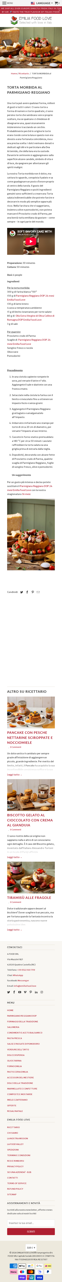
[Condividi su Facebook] (26, 592)
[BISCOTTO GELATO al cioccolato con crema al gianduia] (31, 796)
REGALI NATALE (15, 1111)
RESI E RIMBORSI (15, 1161)
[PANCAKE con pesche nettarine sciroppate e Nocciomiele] (31, 713)
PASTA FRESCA (14, 1038)
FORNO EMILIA (14, 1066)
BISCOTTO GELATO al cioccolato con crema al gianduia (30, 820)
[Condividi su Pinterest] (32, 592)
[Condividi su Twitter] (21, 592)
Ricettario (24, 73)
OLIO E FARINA (14, 1060)
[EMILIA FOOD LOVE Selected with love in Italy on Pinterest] (31, 992)
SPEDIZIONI (13, 1149)
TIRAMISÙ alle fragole (29, 898)
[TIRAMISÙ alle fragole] (31, 878)
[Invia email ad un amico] (37, 592)
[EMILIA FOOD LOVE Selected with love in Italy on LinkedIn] (36, 992)
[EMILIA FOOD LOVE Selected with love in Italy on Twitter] (9, 992)
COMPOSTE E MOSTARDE (19, 1094)
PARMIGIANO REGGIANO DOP (22, 1015)
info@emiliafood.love (25, 986)
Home (14, 73)
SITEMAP (11, 1194)
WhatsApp (18, 975)
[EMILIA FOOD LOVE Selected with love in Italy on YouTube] (20, 992)
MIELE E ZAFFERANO (17, 1099)
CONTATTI (12, 1177)
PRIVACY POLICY (15, 1166)
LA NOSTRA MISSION (17, 1138)
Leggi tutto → (14, 774)
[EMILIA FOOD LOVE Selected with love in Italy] (31, 20)
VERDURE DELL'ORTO (18, 1049)
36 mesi (26, 494)
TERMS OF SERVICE (17, 1183)
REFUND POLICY (15, 1189)
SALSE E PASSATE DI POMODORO (23, 1043)
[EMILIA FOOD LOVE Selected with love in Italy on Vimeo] (25, 992)
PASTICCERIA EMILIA (17, 1071)
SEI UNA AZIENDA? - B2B (19, 1172)
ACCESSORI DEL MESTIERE (20, 1077)
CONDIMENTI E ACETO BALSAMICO (24, 1032)
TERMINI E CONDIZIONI (18, 1155)
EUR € (31, 1247)
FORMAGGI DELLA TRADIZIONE (22, 1021)
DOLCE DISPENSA (15, 1055)
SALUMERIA (13, 1027)
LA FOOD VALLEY (15, 1144)
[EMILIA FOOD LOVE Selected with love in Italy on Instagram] (42, 992)
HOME (10, 1010)
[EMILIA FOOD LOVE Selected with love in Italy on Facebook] (14, 992)
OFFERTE (11, 1105)
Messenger (23, 980)
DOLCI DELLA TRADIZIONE (20, 1083)
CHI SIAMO (12, 1133)
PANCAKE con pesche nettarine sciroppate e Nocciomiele (30, 737)
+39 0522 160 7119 (26, 970)
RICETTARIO (13, 1127)
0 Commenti (15, 747)
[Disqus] (31, 642)
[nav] (7, 3)
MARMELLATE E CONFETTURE (22, 1088)
